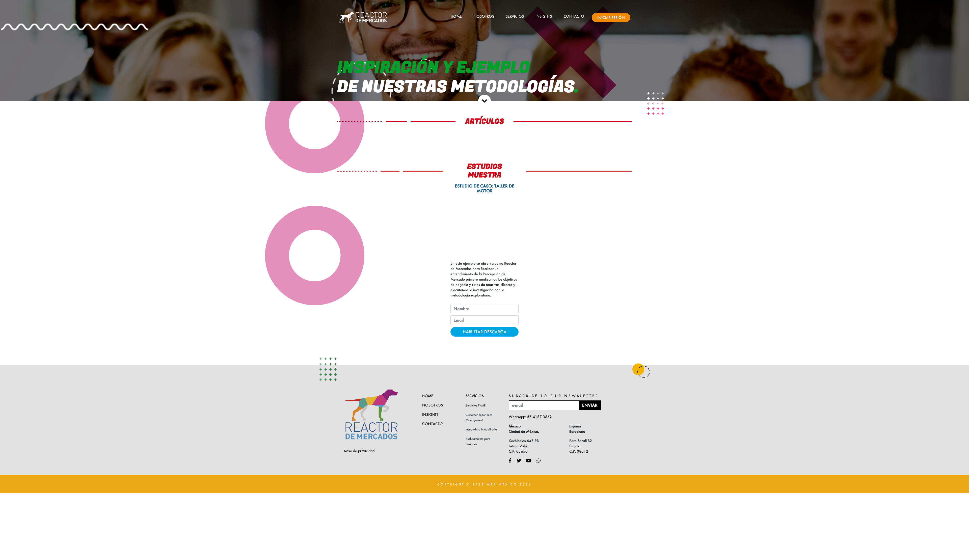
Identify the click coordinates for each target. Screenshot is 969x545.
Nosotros (483, 16)
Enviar (590, 405)
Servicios (515, 16)
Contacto (573, 16)
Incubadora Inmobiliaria (481, 429)
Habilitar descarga (484, 331)
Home (456, 16)
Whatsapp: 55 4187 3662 (530, 416)
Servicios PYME (476, 405)
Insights (543, 16)
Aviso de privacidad (358, 450)
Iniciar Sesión (611, 17)
